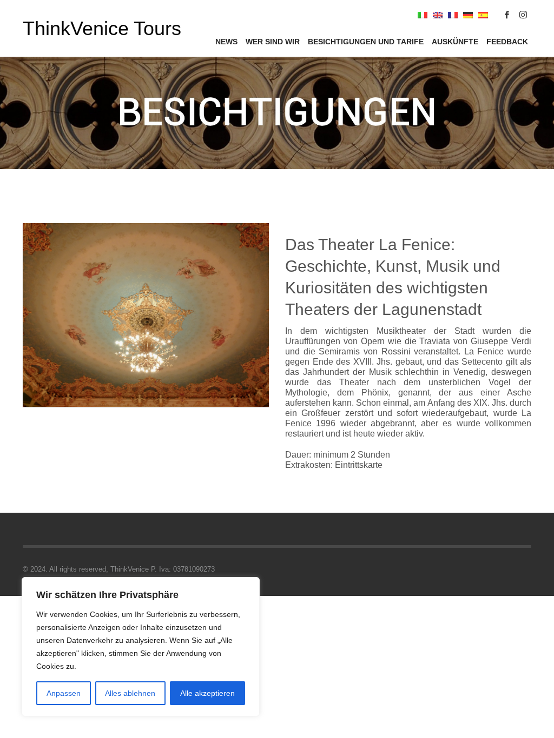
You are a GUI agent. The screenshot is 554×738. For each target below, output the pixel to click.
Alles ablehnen (130, 693)
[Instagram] (523, 14)
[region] (141, 646)
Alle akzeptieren (207, 693)
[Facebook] (507, 14)
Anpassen (64, 693)
